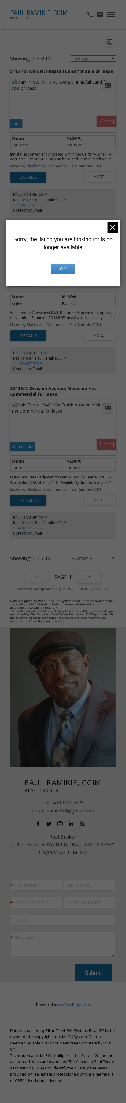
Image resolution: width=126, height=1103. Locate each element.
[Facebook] (39, 824)
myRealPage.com (74, 1004)
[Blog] (84, 824)
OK (63, 269)
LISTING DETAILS (28, 177)
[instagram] (61, 824)
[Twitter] (50, 824)
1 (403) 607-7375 (27, 205)
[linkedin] (73, 824)
